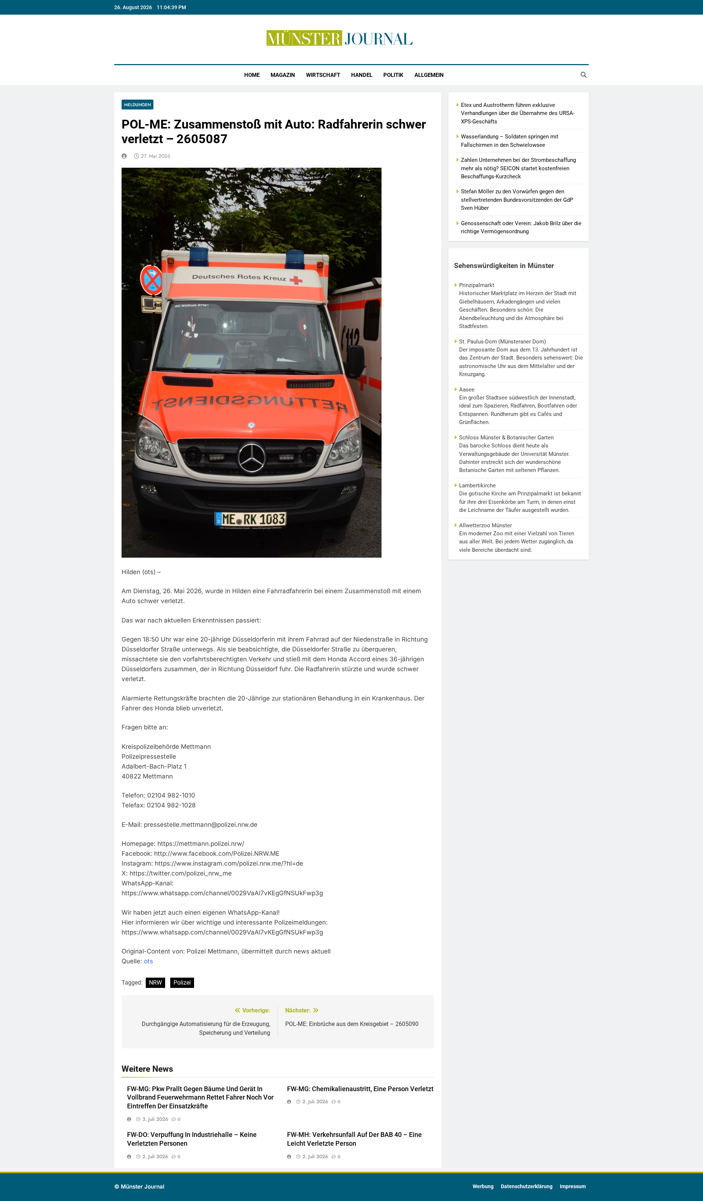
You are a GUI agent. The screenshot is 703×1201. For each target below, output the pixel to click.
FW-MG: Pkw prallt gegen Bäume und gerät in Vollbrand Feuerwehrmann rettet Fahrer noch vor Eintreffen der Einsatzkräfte (200, 1097)
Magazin (283, 75)
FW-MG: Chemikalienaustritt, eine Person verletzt (360, 1089)
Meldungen (137, 104)
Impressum (573, 1186)
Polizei (182, 982)
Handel (361, 75)
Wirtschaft (323, 75)
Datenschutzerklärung (527, 1186)
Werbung (483, 1186)
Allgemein (429, 75)
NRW (155, 982)
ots (148, 961)
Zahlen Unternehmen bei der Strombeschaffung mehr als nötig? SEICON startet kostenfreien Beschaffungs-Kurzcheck (518, 168)
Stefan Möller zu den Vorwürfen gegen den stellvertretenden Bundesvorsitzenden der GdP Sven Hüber (517, 199)
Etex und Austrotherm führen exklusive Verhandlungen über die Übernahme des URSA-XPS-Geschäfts (517, 113)
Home (252, 75)
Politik (393, 75)
